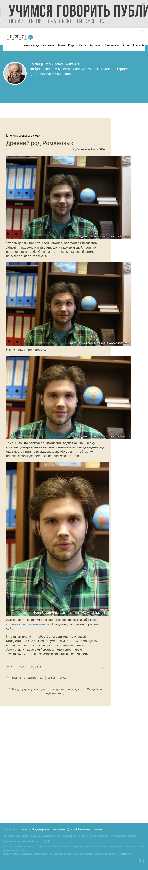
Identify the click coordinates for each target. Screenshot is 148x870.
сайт (42, 678)
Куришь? (94, 45)
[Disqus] (74, 764)
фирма (51, 678)
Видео (71, 45)
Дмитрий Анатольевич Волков (84, 829)
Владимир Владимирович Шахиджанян (42, 829)
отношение (30, 678)
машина (16, 678)
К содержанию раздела (66, 689)
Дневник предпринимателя (38, 45)
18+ (144, 31)
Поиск (137, 45)
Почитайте (110, 45)
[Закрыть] (143, 4)
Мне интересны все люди (23, 135)
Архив (126, 45)
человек (63, 678)
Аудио (61, 45)
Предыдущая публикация (28, 689)
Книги (82, 45)
